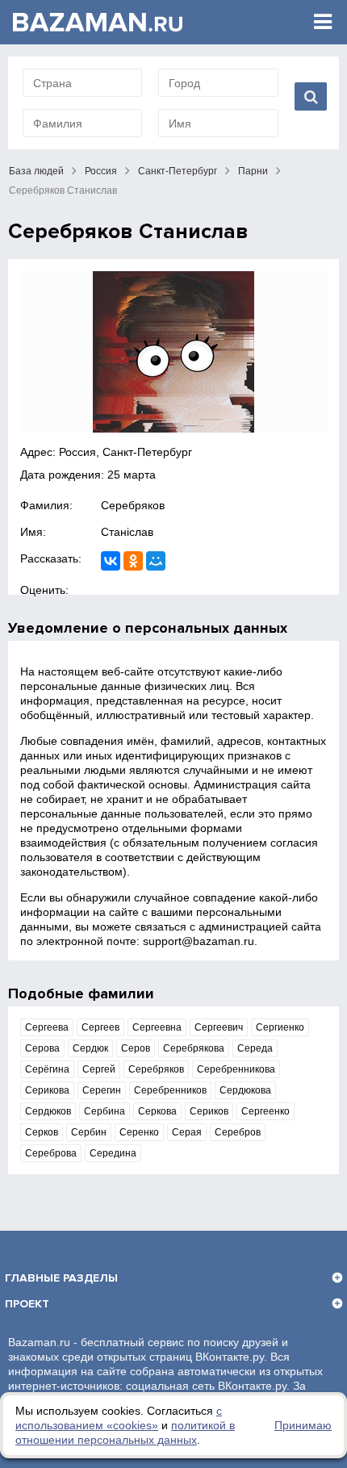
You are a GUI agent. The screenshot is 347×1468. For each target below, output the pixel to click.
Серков (41, 1132)
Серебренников (170, 1090)
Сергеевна (157, 1027)
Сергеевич (218, 1027)
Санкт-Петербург (177, 171)
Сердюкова (245, 1090)
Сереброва (51, 1153)
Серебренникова (236, 1069)
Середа (255, 1048)
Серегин (101, 1090)
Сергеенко (265, 1111)
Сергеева (47, 1027)
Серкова (157, 1111)
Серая (187, 1132)
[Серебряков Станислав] (173, 352)
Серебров (238, 1132)
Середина (113, 1153)
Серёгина (47, 1069)
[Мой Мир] (155, 561)
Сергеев (100, 1027)
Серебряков (133, 505)
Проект (27, 1304)
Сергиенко (280, 1027)
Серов (135, 1048)
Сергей (98, 1069)
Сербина (104, 1111)
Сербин (89, 1132)
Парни (253, 171)
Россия (101, 171)
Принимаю (303, 1425)
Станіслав (127, 531)
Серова (42, 1048)
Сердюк (90, 1048)
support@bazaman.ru (198, 941)
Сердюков (48, 1111)
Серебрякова (193, 1048)
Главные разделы (61, 1278)
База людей (36, 171)
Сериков (209, 1111)
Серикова (47, 1090)
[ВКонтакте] (110, 561)
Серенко (139, 1132)
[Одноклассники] (133, 561)
